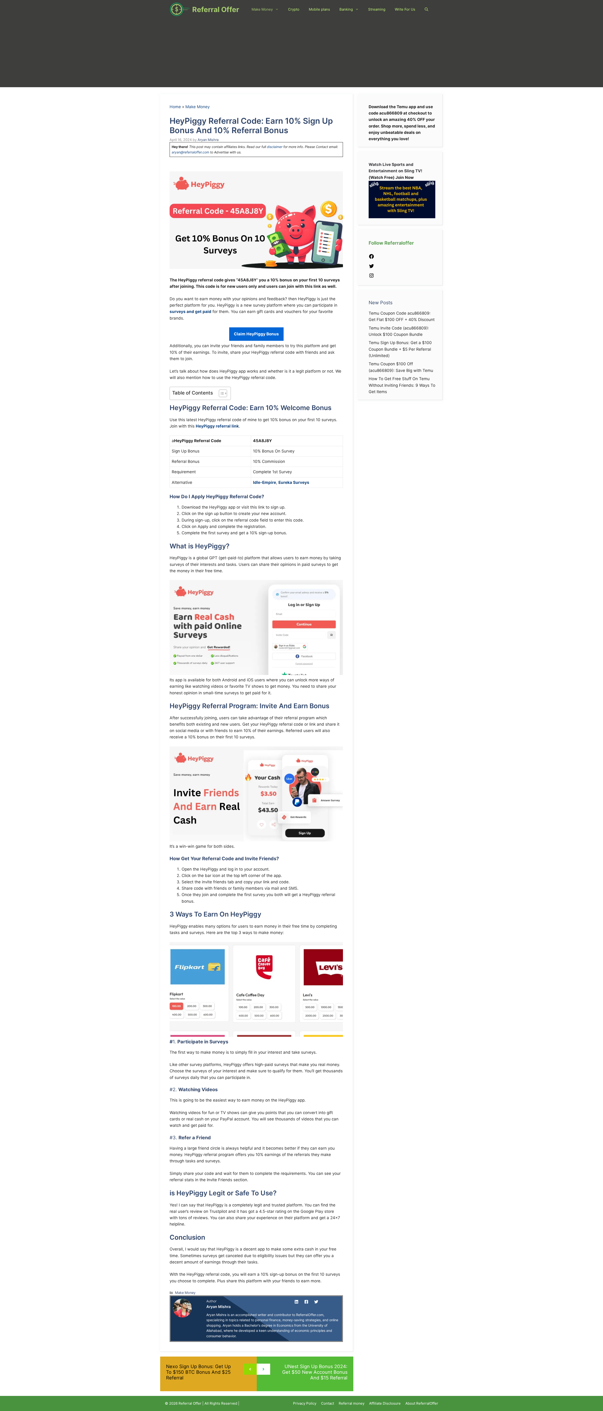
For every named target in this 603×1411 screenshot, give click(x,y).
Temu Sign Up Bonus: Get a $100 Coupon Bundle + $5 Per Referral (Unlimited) (400, 349)
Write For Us (405, 9)
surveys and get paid (190, 311)
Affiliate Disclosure (385, 1403)
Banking (346, 9)
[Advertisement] (301, 54)
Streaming (376, 9)
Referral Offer (215, 9)
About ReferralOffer (421, 1403)
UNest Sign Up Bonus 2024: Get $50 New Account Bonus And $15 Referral (314, 1372)
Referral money (351, 1403)
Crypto (293, 9)
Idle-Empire (264, 482)
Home (175, 106)
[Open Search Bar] (426, 9)
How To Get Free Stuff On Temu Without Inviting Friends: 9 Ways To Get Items (402, 385)
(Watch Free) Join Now (391, 177)
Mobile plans (319, 9)
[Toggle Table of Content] (220, 393)
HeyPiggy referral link (217, 426)
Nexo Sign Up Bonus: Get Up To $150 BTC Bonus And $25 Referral (198, 1372)
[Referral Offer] (180, 9)
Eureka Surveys (293, 482)
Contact (327, 1403)
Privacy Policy (304, 1403)
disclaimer (274, 147)
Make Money (262, 9)
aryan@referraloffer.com (190, 152)
